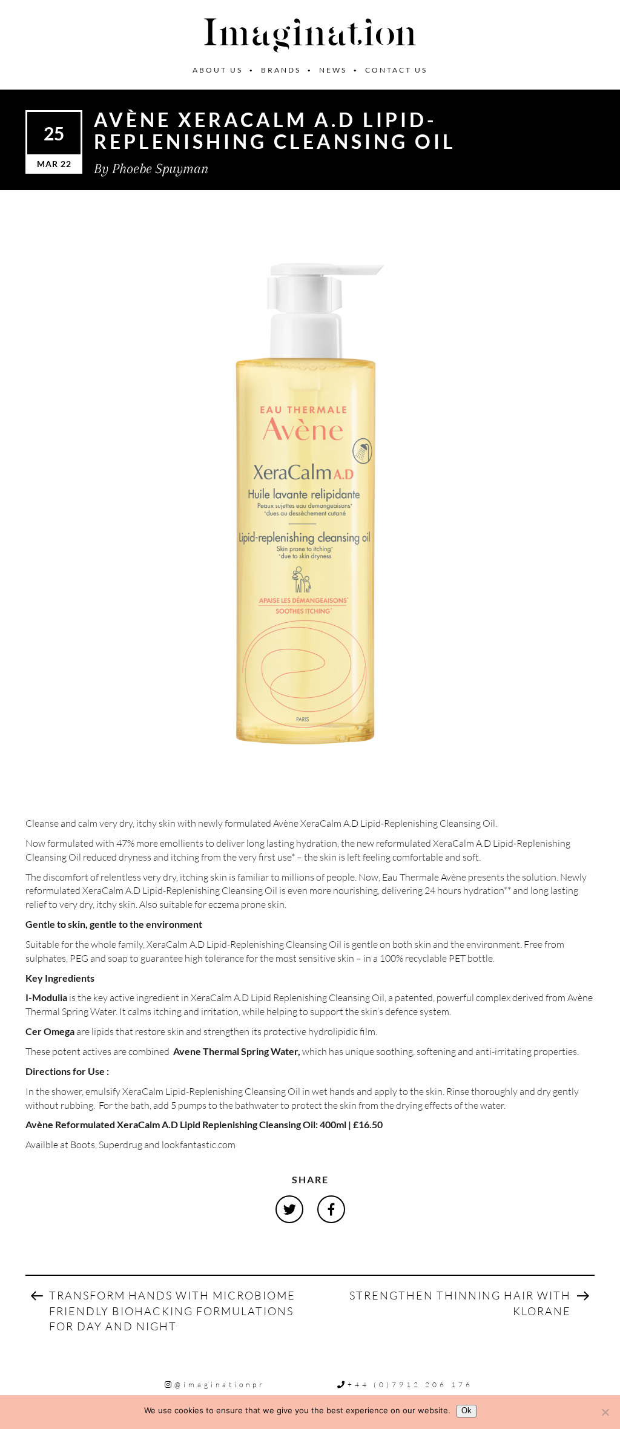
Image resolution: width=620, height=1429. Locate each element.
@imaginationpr (219, 1384)
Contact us (396, 69)
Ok (466, 1410)
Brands (281, 69)
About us (218, 69)
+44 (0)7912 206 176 (410, 1384)
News (333, 69)
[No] (605, 1412)
